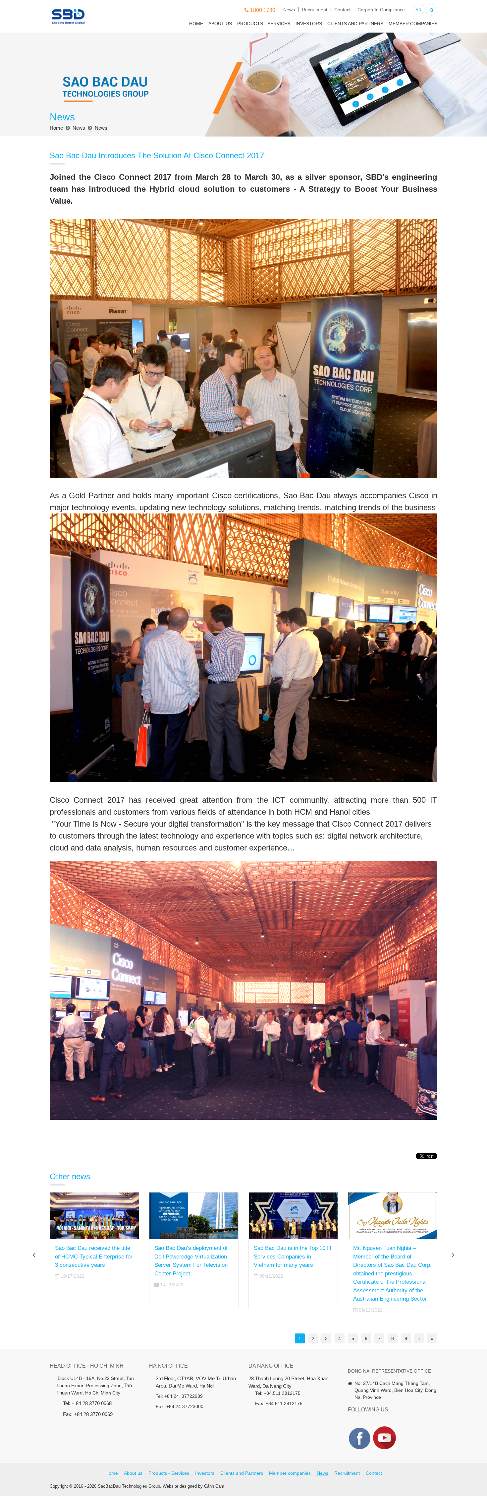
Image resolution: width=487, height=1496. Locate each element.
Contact (342, 9)
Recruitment (314, 9)
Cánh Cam (214, 1486)
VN (418, 9)
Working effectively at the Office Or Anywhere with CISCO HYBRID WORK (384, 1256)
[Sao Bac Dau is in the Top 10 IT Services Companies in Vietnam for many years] (193, 1215)
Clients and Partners (355, 23)
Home (196, 23)
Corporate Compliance (381, 9)
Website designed (180, 1486)
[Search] (431, 9)
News (289, 9)
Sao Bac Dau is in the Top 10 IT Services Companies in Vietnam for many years (193, 1256)
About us (220, 23)
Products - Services (263, 23)
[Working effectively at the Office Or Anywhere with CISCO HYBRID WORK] (392, 1215)
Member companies (413, 23)
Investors (309, 23)
